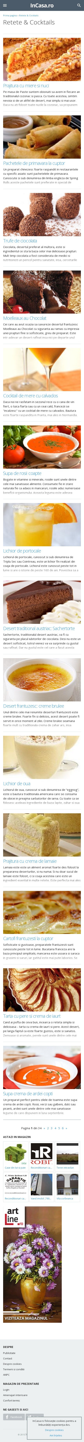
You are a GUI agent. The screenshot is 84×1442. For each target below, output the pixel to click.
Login (6, 1389)
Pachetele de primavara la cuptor (34, 163)
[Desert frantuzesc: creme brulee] (42, 679)
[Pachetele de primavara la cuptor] (42, 137)
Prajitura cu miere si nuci (26, 85)
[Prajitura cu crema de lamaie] (42, 835)
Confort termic (11, 1400)
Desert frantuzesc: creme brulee (33, 706)
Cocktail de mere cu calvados (30, 395)
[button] (5, 5)
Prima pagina (10, 15)
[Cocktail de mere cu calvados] (42, 369)
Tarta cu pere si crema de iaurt (31, 1016)
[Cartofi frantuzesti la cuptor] (42, 912)
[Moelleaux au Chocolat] (42, 292)
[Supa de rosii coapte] (42, 447)
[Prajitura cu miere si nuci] (42, 59)
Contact (7, 1358)
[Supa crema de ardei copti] (42, 1067)
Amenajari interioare (15, 1395)
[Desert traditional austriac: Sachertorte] (42, 602)
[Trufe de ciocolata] (42, 214)
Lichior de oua (16, 783)
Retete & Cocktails (28, 15)
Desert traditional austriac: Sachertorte (39, 628)
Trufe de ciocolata (20, 240)
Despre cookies (12, 1364)
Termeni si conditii (13, 1369)
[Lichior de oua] (42, 757)
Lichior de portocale (22, 550)
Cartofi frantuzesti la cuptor (28, 938)
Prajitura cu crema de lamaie (29, 861)
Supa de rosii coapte (22, 473)
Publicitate (9, 1353)
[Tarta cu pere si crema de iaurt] (42, 989)
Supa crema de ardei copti (28, 1093)
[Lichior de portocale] (42, 524)
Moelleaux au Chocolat (24, 318)
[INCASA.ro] (42, 5)
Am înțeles (56, 1435)
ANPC (6, 1374)
